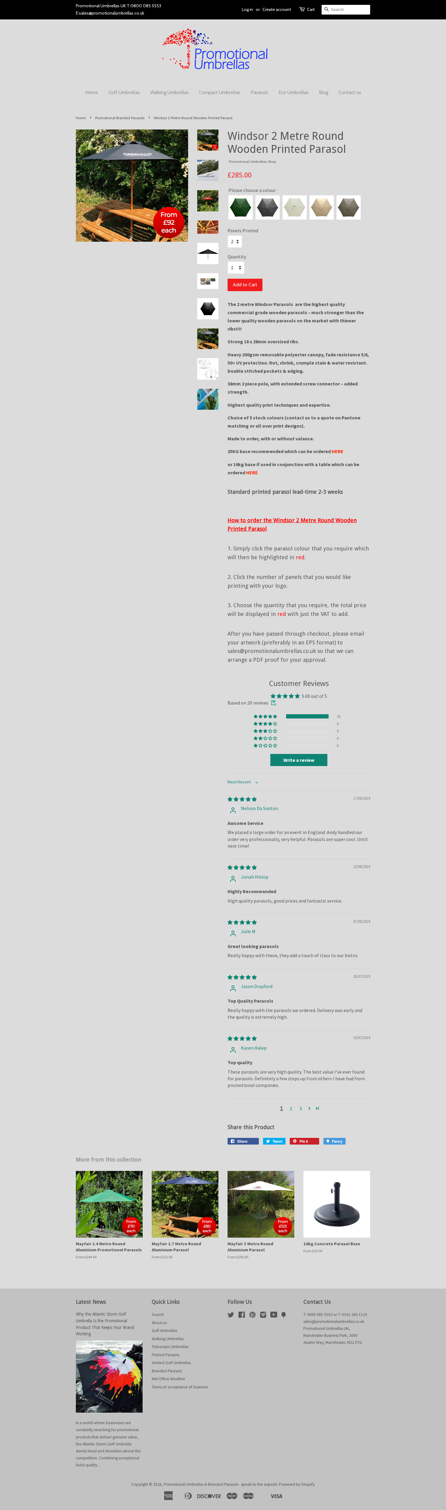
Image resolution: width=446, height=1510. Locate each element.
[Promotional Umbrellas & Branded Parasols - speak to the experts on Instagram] (263, 1316)
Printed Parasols (165, 1354)
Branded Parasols (167, 1371)
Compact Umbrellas (219, 92)
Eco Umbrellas (294, 92)
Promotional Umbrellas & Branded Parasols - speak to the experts (220, 1484)
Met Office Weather (168, 1378)
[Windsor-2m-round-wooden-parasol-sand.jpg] (322, 207)
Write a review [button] (298, 760)
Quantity (237, 257)
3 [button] (300, 1108)
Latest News (91, 1302)
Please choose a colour (241, 186)
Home (91, 92)
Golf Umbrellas (124, 92)
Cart (311, 9)
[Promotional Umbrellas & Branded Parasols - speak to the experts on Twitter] (231, 1316)
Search (158, 1314)
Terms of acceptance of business (180, 1387)
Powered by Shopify (297, 1484)
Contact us (350, 92)
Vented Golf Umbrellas (171, 1362)
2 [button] (291, 1108)
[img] (242, 799)
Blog (323, 92)
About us (159, 1322)
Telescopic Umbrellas (170, 1346)
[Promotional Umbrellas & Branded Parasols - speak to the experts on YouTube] (273, 1316)
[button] (266, 716)
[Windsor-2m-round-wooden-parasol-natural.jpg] (295, 207)
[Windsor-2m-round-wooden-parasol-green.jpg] (241, 207)
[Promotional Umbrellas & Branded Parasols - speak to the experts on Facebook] (241, 1316)
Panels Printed (243, 230)
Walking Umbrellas (169, 92)
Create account (276, 9)
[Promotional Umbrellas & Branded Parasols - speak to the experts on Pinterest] (252, 1316)
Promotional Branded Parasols (119, 118)
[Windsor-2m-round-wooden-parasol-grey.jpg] (268, 207)
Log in (247, 9)
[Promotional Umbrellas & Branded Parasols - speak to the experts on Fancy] (283, 1316)
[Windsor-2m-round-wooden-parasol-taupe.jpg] (349, 207)
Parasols (259, 92)
